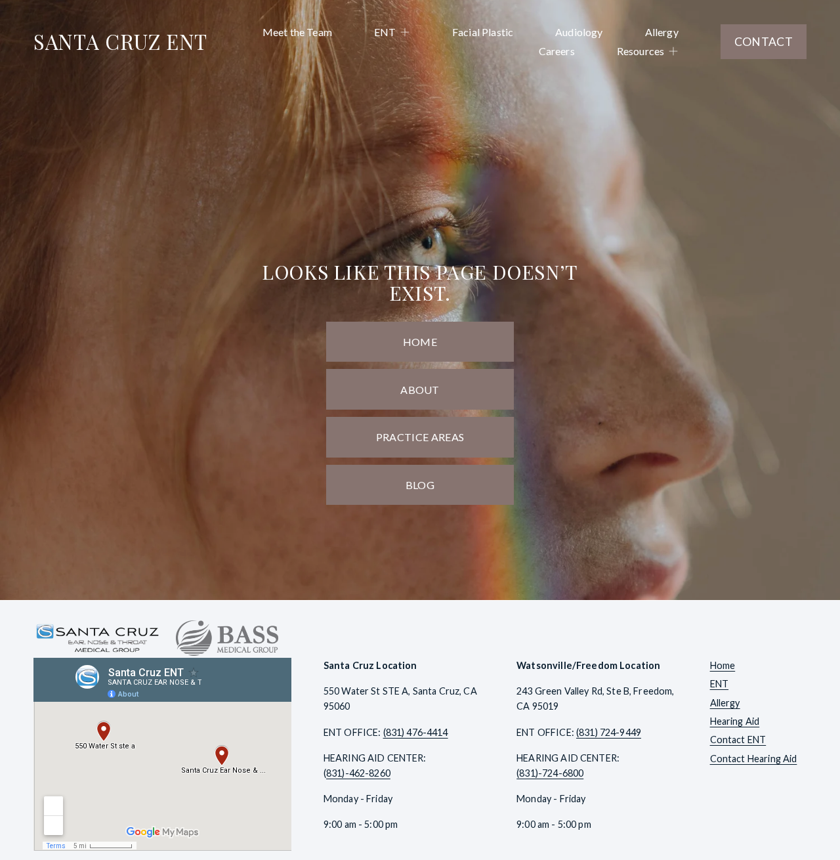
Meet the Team (297, 32)
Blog (420, 485)
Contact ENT (738, 739)
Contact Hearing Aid (753, 758)
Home (420, 341)
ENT (719, 683)
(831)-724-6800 (549, 773)
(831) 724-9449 (608, 732)
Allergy (662, 32)
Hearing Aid (735, 721)
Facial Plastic (482, 32)
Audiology (578, 32)
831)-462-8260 (358, 773)
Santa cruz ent (120, 41)
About (420, 389)
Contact (763, 42)
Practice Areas (420, 437)
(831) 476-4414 (415, 732)
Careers (557, 51)
